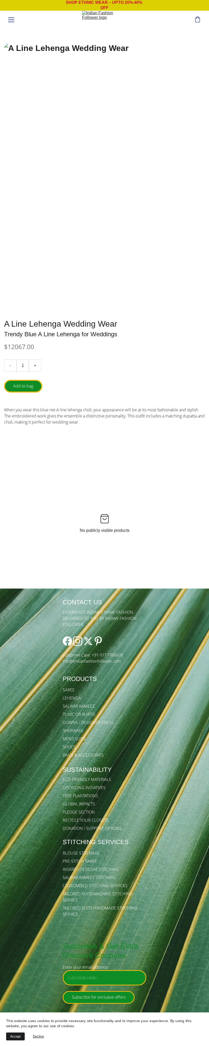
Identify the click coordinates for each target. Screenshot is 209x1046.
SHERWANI (73, 730)
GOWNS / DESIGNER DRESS (88, 722)
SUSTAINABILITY (87, 769)
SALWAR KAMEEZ (79, 706)
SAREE (69, 690)
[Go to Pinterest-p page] (98, 641)
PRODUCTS (80, 678)
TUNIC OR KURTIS (79, 714)
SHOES (69, 747)
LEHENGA (72, 698)
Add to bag (23, 386)
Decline (38, 1036)
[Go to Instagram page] (77, 641)
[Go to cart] (197, 20)
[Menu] (11, 20)
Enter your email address (85, 967)
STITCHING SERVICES (95, 842)
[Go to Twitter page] (88, 641)
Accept (15, 1036)
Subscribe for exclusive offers (98, 997)
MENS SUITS (74, 739)
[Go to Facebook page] (67, 641)
